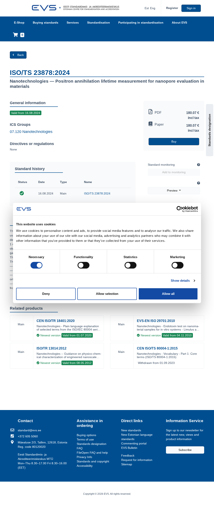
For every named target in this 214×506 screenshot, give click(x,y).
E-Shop (19, 22)
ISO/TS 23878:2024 (97, 193)
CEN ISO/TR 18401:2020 (56, 321)
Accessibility (85, 465)
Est (147, 8)
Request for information (136, 460)
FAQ (80, 448)
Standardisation (98, 22)
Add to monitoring (174, 172)
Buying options (86, 435)
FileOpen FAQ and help (92, 452)
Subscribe (185, 450)
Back (20, 55)
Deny (46, 293)
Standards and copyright (93, 461)
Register (172, 8)
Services (73, 22)
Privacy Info (84, 457)
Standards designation (209, 130)
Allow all (168, 293)
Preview (172, 190)
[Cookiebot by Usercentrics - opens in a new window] (179, 209)
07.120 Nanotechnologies (31, 132)
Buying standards (45, 22)
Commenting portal (133, 443)
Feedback (127, 455)
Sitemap (126, 464)
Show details (180, 280)
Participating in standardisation (140, 22)
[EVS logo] (77, 8)
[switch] (83, 265)
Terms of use (85, 439)
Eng (152, 8)
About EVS (179, 22)
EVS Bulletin (129, 447)
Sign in (191, 8)
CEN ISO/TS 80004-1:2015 (157, 348)
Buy (173, 141)
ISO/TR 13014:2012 (51, 348)
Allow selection (107, 293)
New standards (131, 430)
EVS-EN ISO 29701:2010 (156, 321)
